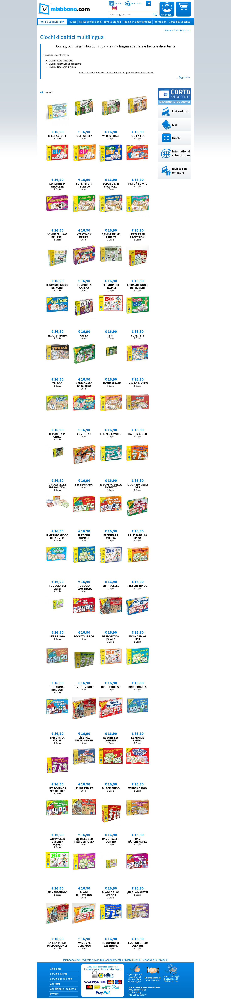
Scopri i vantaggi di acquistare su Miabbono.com (171, 979)
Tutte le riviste (50, 21)
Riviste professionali (90, 21)
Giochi (176, 138)
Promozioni (160, 21)
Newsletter (135, 3)
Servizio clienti (58, 973)
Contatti (55, 984)
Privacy (54, 994)
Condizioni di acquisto (63, 989)
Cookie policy (135, 992)
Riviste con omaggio (179, 170)
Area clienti (167, 14)
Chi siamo (55, 968)
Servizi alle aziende (61, 979)
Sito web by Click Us (138, 994)
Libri (175, 125)
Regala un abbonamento (137, 21)
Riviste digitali (112, 21)
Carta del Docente (179, 21)
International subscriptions (181, 153)
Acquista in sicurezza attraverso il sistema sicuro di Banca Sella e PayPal (102, 967)
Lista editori (180, 111)
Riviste (72, 21)
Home (168, 30)
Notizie (117, 3)
